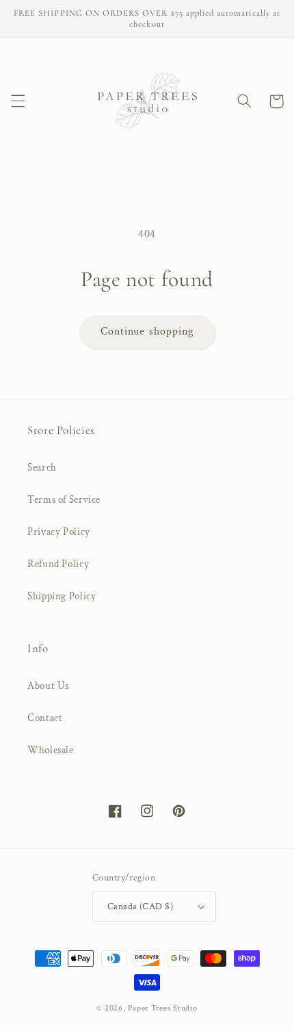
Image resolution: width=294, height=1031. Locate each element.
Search (42, 467)
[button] (18, 101)
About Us (48, 685)
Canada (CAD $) (140, 906)
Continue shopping (147, 331)
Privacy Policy (58, 531)
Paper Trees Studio (162, 1008)
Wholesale (50, 750)
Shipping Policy (61, 596)
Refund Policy (58, 564)
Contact (44, 718)
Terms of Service (64, 499)
